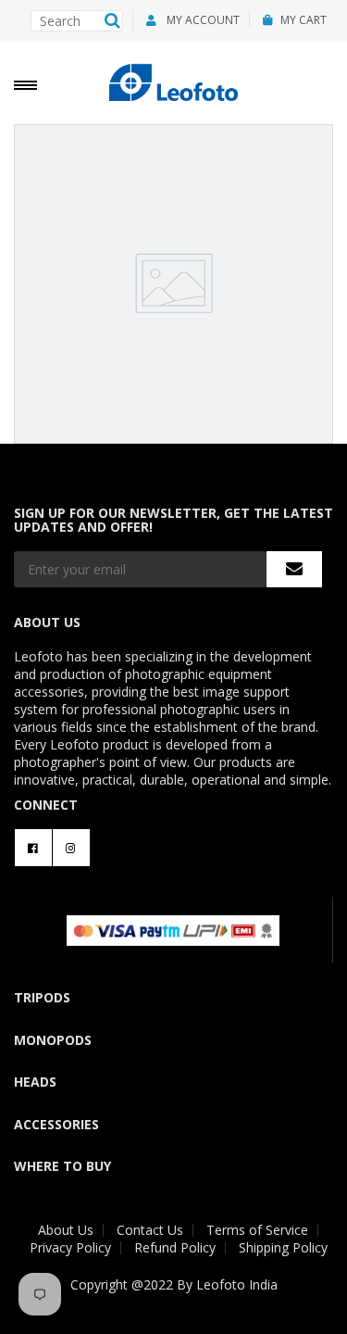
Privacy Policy (70, 1247)
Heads (35, 1081)
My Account (202, 20)
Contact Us (150, 1230)
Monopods (53, 1040)
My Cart (303, 20)
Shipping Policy (283, 1247)
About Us (65, 1230)
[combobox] (77, 20)
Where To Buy (62, 1166)
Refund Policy (175, 1247)
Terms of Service (257, 1230)
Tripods (42, 997)
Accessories (56, 1124)
